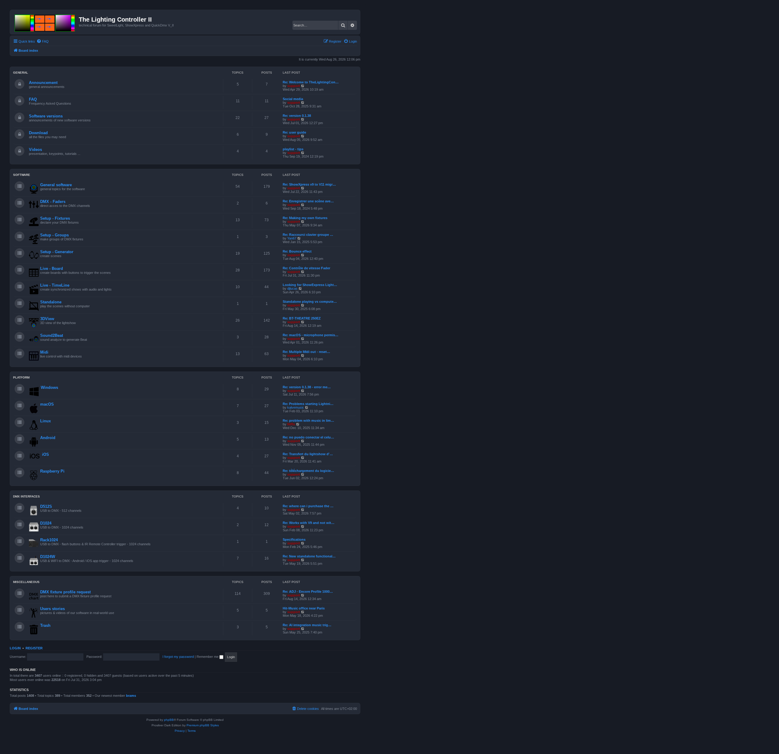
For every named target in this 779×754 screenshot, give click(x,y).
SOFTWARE (21, 174)
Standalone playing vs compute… (310, 301)
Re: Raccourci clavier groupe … (308, 234)
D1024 (45, 523)
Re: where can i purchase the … (308, 506)
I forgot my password (178, 656)
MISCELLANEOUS (26, 582)
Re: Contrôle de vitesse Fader (306, 268)
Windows (49, 387)
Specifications (294, 539)
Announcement (43, 82)
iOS (45, 454)
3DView (47, 318)
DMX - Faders (52, 201)
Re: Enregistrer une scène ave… (308, 201)
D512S (46, 506)
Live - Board (51, 268)
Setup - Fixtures (55, 218)
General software (56, 185)
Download (38, 133)
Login (15, 648)
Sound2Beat (51, 335)
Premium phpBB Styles (203, 725)
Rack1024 (49, 540)
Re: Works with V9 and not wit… (308, 523)
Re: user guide (294, 132)
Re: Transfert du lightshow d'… (308, 454)
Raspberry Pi (52, 471)
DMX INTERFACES (26, 496)
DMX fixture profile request (65, 592)
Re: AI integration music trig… (307, 625)
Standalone (50, 302)
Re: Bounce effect (297, 251)
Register (34, 648)
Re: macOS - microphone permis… (310, 335)
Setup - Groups (54, 235)
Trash (45, 625)
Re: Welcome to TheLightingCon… (311, 82)
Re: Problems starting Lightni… (308, 404)
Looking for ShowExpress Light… (310, 285)
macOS (47, 404)
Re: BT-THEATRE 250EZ (302, 318)
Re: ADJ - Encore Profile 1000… (308, 591)
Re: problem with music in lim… (308, 420)
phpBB (169, 719)
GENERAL (20, 72)
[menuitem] (43, 41)
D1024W (47, 556)
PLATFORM (21, 377)
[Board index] (45, 22)
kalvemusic (295, 407)
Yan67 (291, 238)
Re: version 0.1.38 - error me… (307, 387)
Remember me (208, 656)
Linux (45, 421)
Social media (293, 99)
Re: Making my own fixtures (305, 218)
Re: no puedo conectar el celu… (308, 437)
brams (131, 695)
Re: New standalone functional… (309, 556)
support (293, 86)
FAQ (33, 99)
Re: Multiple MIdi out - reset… (306, 352)
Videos (35, 149)
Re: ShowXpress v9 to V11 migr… (309, 184)
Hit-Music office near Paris (304, 608)
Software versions (46, 116)
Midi (44, 352)
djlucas (292, 288)
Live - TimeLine (54, 285)
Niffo (291, 424)
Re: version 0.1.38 (297, 115)
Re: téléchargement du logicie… (308, 471)
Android (47, 437)
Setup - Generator (56, 252)
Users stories (52, 608)
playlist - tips (293, 149)
